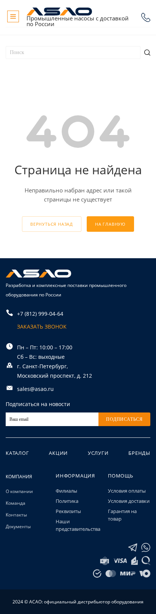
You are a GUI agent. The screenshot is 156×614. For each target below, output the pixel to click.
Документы (18, 526)
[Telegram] (132, 547)
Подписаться (124, 419)
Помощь (120, 475)
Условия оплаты (127, 490)
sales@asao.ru (35, 388)
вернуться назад (51, 224)
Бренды (139, 453)
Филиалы (66, 490)
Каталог (17, 453)
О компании (19, 491)
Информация (75, 475)
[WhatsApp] (145, 547)
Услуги (98, 453)
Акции (58, 453)
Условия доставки (129, 501)
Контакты (16, 515)
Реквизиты (68, 511)
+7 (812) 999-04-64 (145, 17)
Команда (15, 503)
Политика (67, 501)
